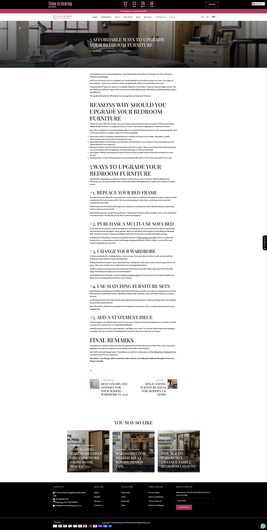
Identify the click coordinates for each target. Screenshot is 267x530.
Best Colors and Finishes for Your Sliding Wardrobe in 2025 (114, 389)
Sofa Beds (125, 501)
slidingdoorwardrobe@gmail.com (68, 505)
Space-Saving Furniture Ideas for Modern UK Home (153, 389)
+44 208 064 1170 (62, 499)
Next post (160, 380)
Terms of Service (155, 501)
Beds (123, 505)
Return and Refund (156, 497)
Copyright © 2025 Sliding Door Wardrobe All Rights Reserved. (126, 522)
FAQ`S (96, 492)
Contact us (98, 505)
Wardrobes (125, 492)
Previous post (108, 380)
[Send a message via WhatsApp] (263, 526)
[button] (202, 17)
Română (57, 522)
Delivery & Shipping (156, 505)
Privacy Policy (154, 492)
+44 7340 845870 (71, 502)
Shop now (212, 4)
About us (97, 501)
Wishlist (97, 497)
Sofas (123, 497)
